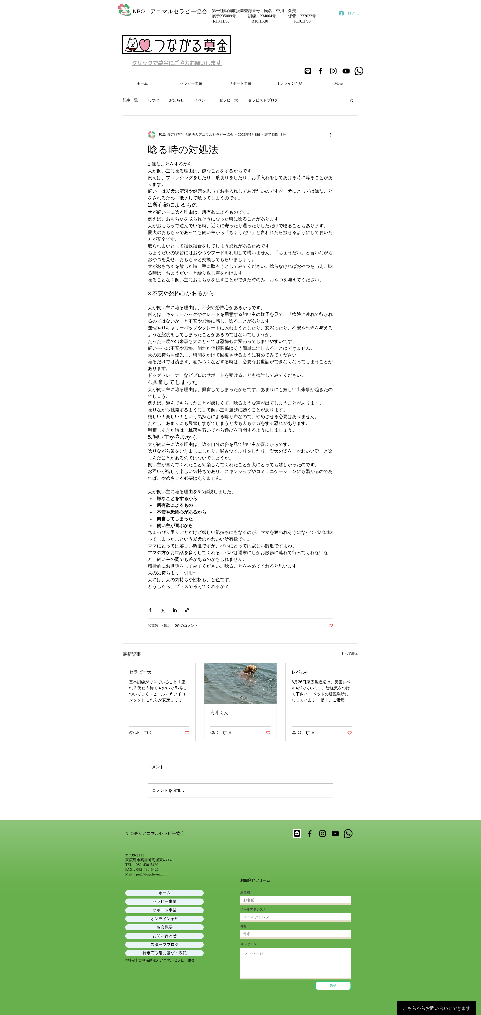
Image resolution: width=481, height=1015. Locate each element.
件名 (243, 926)
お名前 (245, 892)
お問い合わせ (165, 935)
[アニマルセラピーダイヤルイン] (358, 71)
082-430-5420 (147, 865)
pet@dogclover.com (152, 874)
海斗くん (219, 712)
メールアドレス (251, 909)
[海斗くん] (240, 683)
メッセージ (248, 944)
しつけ (153, 100)
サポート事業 (165, 910)
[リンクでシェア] (187, 610)
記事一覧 (130, 100)
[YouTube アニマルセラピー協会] (346, 71)
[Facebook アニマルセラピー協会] (320, 71)
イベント (201, 100)
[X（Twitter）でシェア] (162, 610)
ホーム (165, 893)
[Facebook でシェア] (150, 610)
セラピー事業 (165, 901)
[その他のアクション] (330, 135)
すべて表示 (349, 654)
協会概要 (165, 927)
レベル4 (300, 672)
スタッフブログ (165, 944)
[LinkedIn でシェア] (174, 610)
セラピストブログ (263, 100)
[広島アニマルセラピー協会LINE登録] (307, 71)
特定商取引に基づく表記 (165, 953)
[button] (351, 100)
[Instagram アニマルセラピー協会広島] (333, 71)
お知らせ (176, 100)
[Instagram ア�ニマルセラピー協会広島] (322, 833)
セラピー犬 (228, 100)
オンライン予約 (165, 918)
